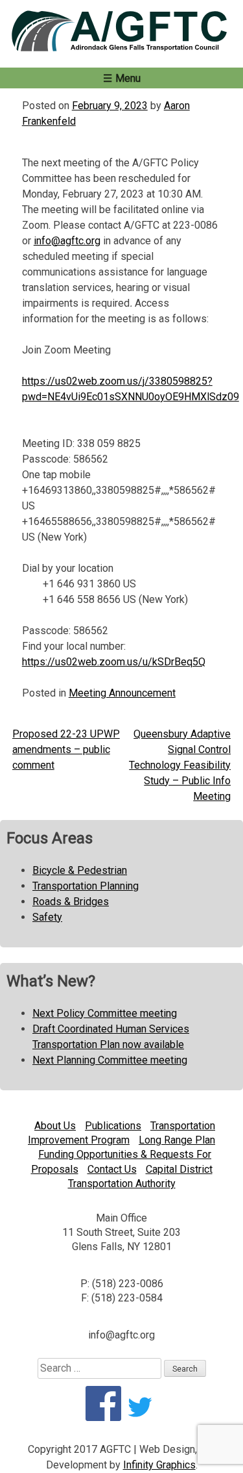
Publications (113, 1126)
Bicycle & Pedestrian (79, 870)
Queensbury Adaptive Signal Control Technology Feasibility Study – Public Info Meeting (180, 765)
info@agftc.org (67, 241)
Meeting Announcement (122, 693)
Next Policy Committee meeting (104, 1013)
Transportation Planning (85, 886)
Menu (128, 78)
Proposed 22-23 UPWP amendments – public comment (66, 749)
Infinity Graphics (159, 1465)
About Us (55, 1126)
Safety (47, 917)
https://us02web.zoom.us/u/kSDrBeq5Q (113, 662)
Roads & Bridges (70, 901)
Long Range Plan (177, 1140)
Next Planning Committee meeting (109, 1060)
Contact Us (112, 1169)
